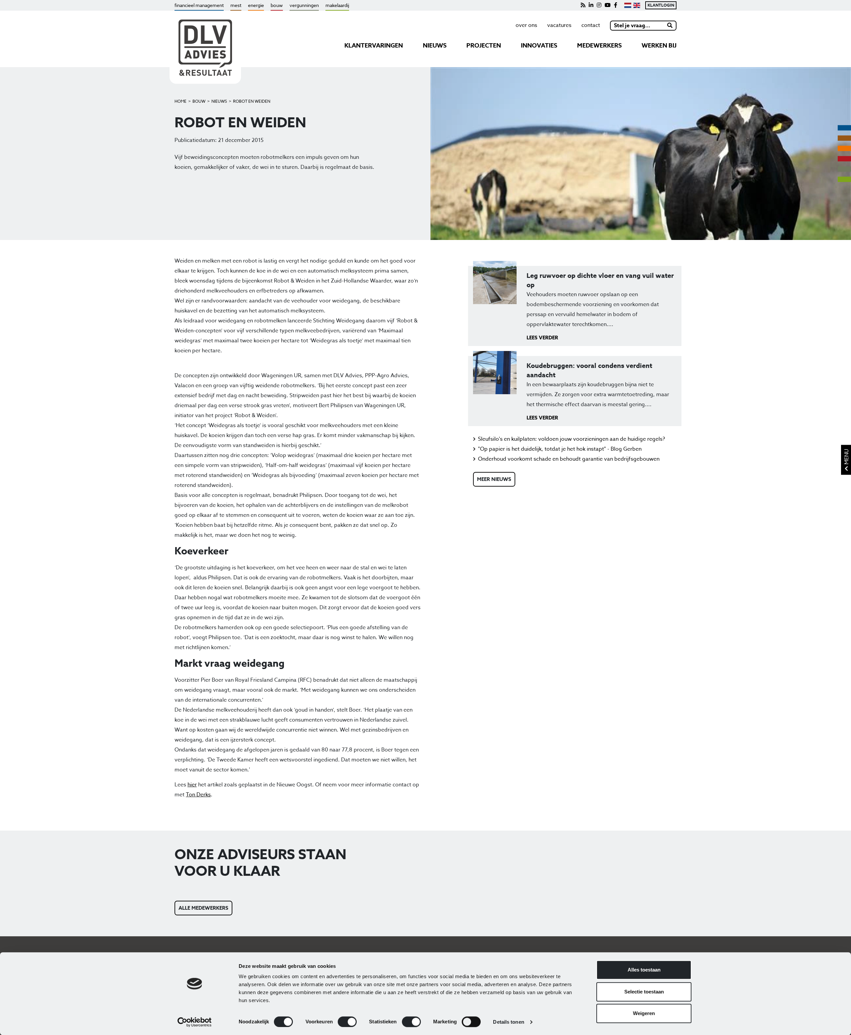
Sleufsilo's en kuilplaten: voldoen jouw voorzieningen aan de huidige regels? (571, 439)
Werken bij (659, 45)
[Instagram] (599, 5)
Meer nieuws (494, 479)
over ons (526, 25)
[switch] (347, 1021)
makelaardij (337, 5)
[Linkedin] (591, 5)
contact (590, 25)
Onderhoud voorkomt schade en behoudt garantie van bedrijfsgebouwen (569, 459)
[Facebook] (615, 5)
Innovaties (539, 45)
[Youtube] (608, 5)
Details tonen (508, 1022)
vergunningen (304, 5)
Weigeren (644, 1013)
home (180, 101)
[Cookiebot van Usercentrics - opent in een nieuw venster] (195, 1022)
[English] (636, 5)
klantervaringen (373, 45)
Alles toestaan (644, 970)
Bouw (198, 101)
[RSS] (583, 5)
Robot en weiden (251, 101)
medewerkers (599, 45)
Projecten (483, 45)
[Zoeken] (670, 26)
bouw (277, 5)
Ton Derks (198, 795)
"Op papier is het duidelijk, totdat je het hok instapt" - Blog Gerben (560, 449)
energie (256, 5)
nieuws (434, 45)
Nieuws (219, 101)
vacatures (559, 25)
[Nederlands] (627, 5)
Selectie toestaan (644, 991)
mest (235, 5)
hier (192, 785)
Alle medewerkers (203, 907)
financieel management (199, 5)
